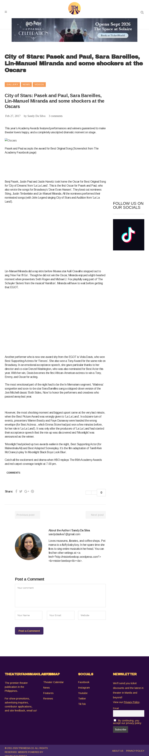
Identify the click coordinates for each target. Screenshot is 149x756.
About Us (117, 751)
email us (31, 710)
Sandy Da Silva (36, 115)
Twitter (82, 698)
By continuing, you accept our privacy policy (127, 722)
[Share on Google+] (26, 491)
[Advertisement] (71, 166)
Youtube (83, 693)
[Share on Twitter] (21, 491)
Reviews (48, 698)
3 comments (56, 115)
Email (116, 708)
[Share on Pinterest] (32, 491)
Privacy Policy (135, 751)
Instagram (84, 687)
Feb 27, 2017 (13, 115)
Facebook (83, 682)
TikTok (82, 704)
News (46, 687)
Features (48, 693)
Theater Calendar (53, 682)
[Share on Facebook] (16, 491)
